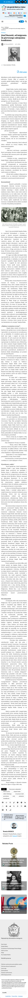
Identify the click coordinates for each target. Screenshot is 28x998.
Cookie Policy (8, 996)
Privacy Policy (14, 996)
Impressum (20, 996)
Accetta (4, 992)
